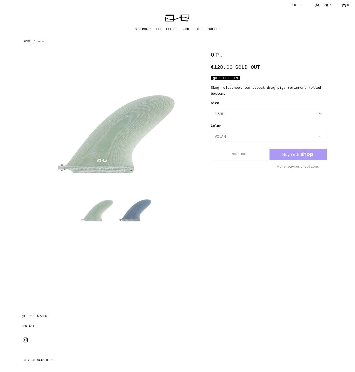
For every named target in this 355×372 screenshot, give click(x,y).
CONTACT (28, 326)
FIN (158, 29)
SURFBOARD (143, 29)
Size (215, 103)
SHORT (186, 29)
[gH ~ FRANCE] (177, 18)
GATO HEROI (46, 360)
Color (216, 126)
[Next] (200, 115)
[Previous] (32, 115)
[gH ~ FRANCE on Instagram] (25, 340)
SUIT (199, 29)
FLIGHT (171, 29)
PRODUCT (213, 29)
